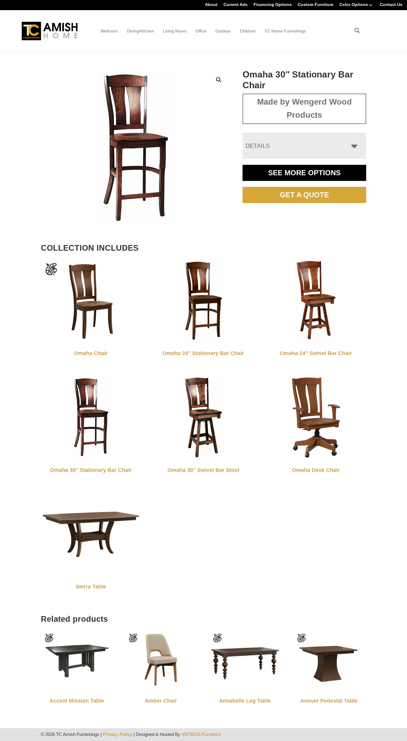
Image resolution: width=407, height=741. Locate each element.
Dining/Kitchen (140, 31)
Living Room (175, 31)
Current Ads (235, 4)
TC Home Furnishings (285, 31)
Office (200, 31)
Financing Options (273, 4)
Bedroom (109, 31)
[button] (218, 80)
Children (248, 31)
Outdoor (223, 31)
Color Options (353, 4)
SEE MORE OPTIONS (304, 173)
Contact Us (391, 4)
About (211, 4)
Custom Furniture (315, 4)
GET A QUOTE (304, 195)
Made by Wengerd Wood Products (304, 108)
